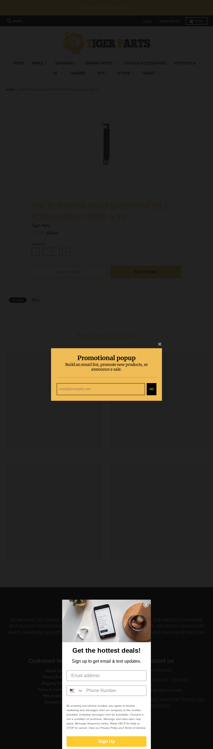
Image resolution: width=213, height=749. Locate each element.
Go (151, 389)
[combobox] (75, 691)
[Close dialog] (146, 604)
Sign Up (106, 741)
